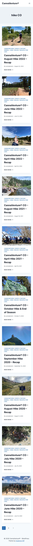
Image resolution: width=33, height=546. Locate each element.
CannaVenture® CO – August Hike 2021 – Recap (16, 209)
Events (17, 48)
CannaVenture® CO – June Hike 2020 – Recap (16, 509)
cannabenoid (9, 66)
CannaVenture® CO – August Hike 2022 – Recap (16, 59)
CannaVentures (9, 48)
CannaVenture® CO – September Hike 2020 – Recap (16, 359)
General (6, 50)
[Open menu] (29, 3)
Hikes (11, 50)
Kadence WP (20, 541)
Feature (22, 48)
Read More (8, 69)
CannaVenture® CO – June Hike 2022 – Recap (16, 109)
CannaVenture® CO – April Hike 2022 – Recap (16, 159)
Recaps (16, 50)
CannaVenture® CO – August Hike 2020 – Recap (16, 409)
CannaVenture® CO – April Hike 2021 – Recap (16, 259)
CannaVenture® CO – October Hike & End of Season (16, 309)
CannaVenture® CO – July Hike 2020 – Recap (16, 459)
